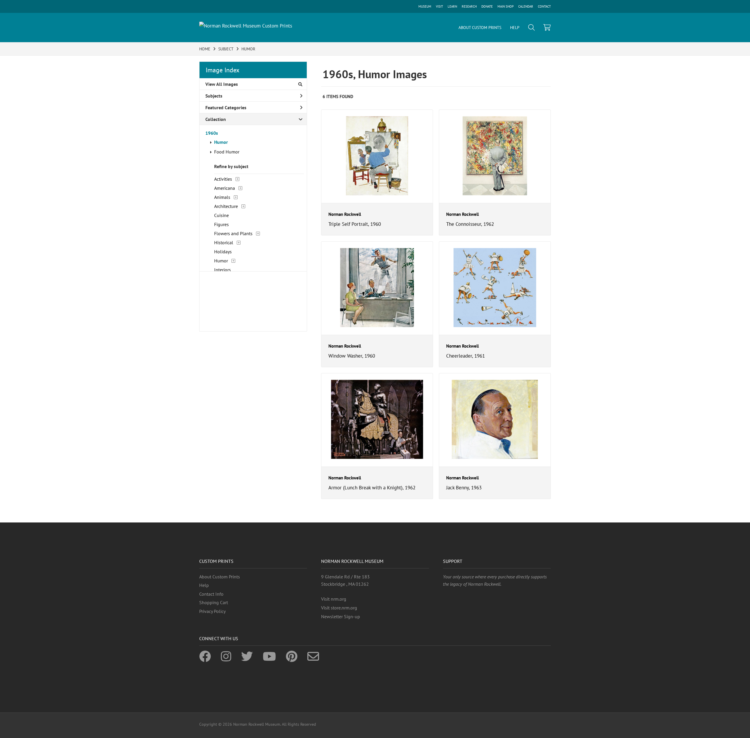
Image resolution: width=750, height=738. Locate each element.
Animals (222, 197)
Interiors (222, 270)
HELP (514, 27)
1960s (211, 133)
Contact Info (211, 594)
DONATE (487, 6)
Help (204, 585)
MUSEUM (424, 6)
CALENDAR (525, 6)
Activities (223, 179)
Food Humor (226, 152)
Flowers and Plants (233, 233)
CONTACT (544, 6)
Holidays (223, 251)
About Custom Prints (219, 577)
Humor (221, 142)
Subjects (213, 96)
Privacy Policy (212, 611)
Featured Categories (225, 107)
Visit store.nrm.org (339, 608)
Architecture (226, 206)
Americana (224, 188)
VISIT (439, 6)
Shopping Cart (213, 602)
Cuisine (221, 215)
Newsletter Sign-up (340, 616)
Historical (223, 242)
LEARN (452, 6)
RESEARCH (469, 6)
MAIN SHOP (505, 6)
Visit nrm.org (333, 599)
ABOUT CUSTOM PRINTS (479, 27)
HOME (204, 49)
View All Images (221, 84)
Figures (221, 224)
